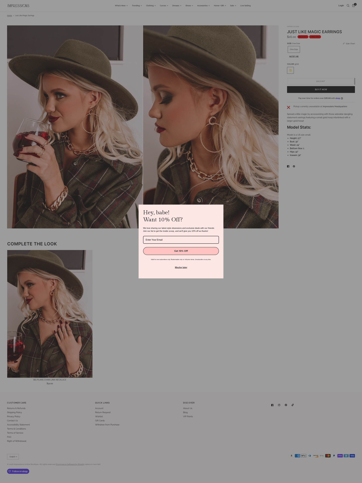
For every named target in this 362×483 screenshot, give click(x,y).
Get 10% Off (181, 251)
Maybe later (181, 267)
